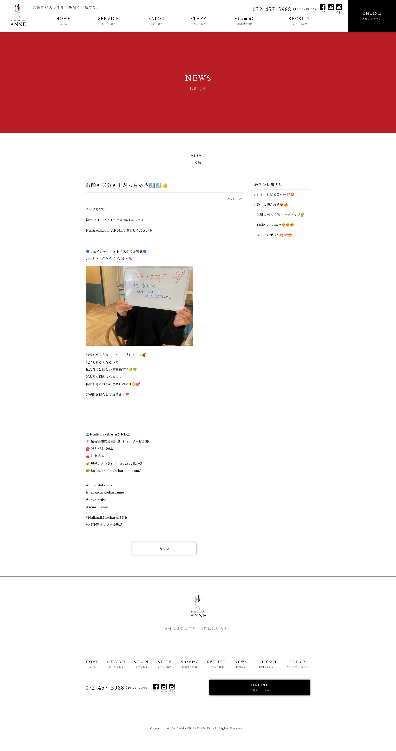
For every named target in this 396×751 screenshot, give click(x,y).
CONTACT (266, 664)
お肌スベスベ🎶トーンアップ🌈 (280, 215)
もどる (164, 548)
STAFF (198, 21)
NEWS (240, 664)
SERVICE (108, 21)
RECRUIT (299, 21)
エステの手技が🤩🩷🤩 (274, 235)
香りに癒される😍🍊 (272, 204)
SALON (156, 21)
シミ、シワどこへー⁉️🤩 (276, 194)
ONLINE (372, 16)
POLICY (298, 664)
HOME (63, 21)
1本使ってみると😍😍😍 (275, 225)
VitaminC (245, 21)
